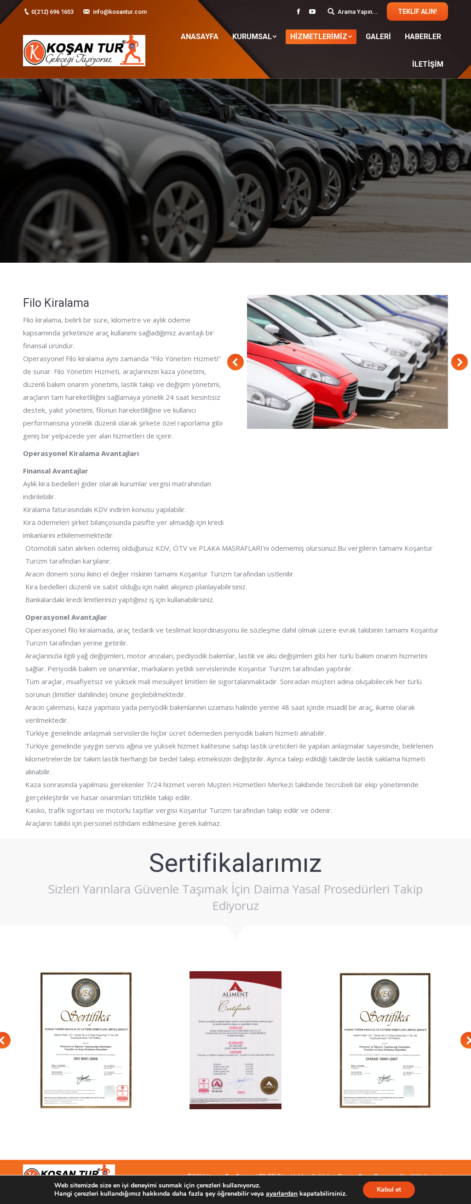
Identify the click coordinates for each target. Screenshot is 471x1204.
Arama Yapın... (358, 11)
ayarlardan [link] (282, 1193)
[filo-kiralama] (347, 362)
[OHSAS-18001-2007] (385, 1040)
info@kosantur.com (120, 11)
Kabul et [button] (389, 1189)
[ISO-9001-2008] (86, 1040)
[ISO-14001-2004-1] (235, 1040)
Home (213, 189)
